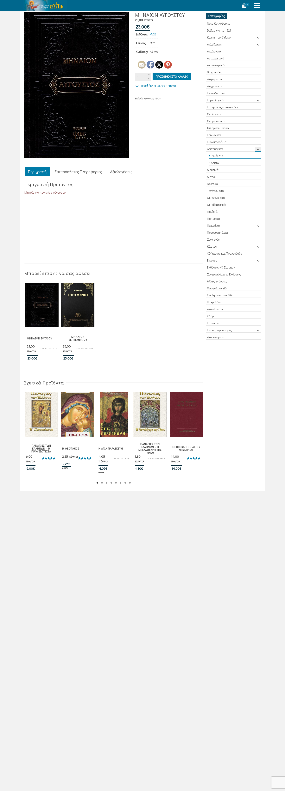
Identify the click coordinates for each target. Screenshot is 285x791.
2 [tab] (102, 483)
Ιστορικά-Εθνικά (218, 128)
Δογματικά (214, 86)
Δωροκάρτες (216, 337)
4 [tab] (111, 483)
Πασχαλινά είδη (217, 288)
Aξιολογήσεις (121, 171)
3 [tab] (107, 483)
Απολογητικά (216, 65)
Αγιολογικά (214, 51)
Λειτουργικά (215, 149)
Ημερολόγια (214, 302)
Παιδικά (212, 211)
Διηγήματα (214, 79)
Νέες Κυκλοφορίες (218, 23)
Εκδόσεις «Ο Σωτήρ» (221, 267)
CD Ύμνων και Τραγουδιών (224, 253)
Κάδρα (211, 316)
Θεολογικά (214, 114)
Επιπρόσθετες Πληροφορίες (78, 171)
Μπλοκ (211, 177)
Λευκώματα (215, 309)
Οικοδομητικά (216, 204)
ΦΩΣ (153, 34)
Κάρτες (212, 246)
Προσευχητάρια (217, 232)
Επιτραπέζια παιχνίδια (222, 107)
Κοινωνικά (214, 135)
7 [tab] (125, 483)
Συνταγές (213, 239)
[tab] (37, 171)
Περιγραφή (37, 171)
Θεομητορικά (216, 121)
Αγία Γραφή (214, 44)
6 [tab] (121, 483)
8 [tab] (130, 483)
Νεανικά (212, 184)
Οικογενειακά (216, 198)
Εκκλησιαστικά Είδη (220, 295)
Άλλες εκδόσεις (217, 281)
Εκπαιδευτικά (216, 93)
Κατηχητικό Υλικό (219, 37)
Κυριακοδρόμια (216, 142)
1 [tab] (97, 483)
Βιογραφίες (214, 72)
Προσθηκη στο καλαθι (172, 76)
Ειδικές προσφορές (219, 330)
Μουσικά (212, 170)
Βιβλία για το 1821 (219, 30)
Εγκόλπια (217, 156)
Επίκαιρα (213, 323)
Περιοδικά (213, 225)
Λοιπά (215, 163)
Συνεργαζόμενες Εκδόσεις (224, 274)
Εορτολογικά (215, 100)
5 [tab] (116, 483)
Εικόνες (212, 260)
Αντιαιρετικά (215, 58)
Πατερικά (213, 218)
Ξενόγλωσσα (215, 191)
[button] (155, 85)
